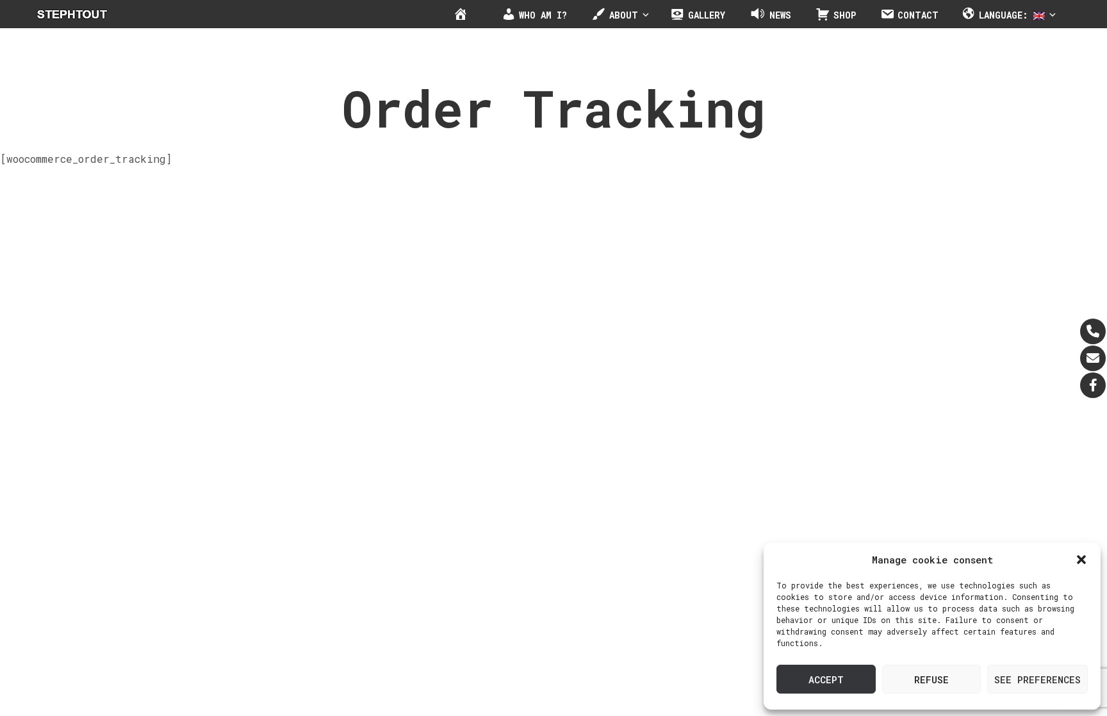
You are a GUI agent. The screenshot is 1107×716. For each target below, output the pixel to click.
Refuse (931, 679)
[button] (1081, 559)
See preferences (1037, 679)
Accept (826, 679)
